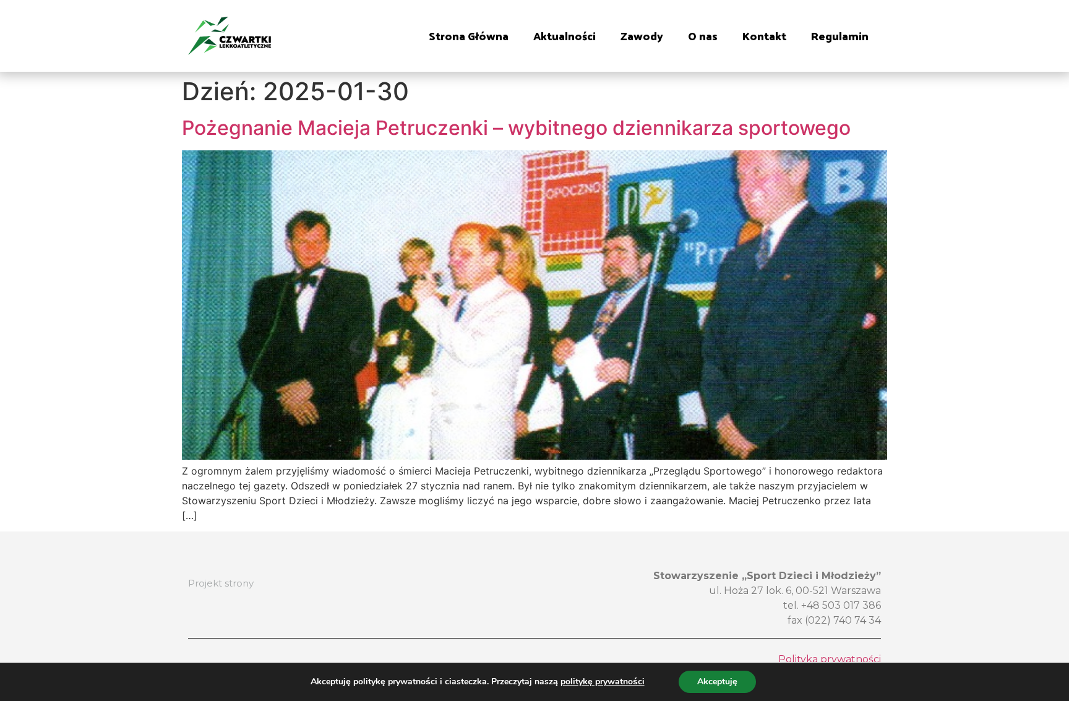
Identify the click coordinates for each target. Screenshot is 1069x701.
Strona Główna (469, 35)
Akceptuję (717, 681)
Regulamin (840, 35)
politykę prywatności (602, 681)
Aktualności (564, 35)
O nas (703, 35)
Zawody (641, 35)
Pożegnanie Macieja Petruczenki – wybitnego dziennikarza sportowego (516, 128)
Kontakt (764, 35)
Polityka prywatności (829, 659)
